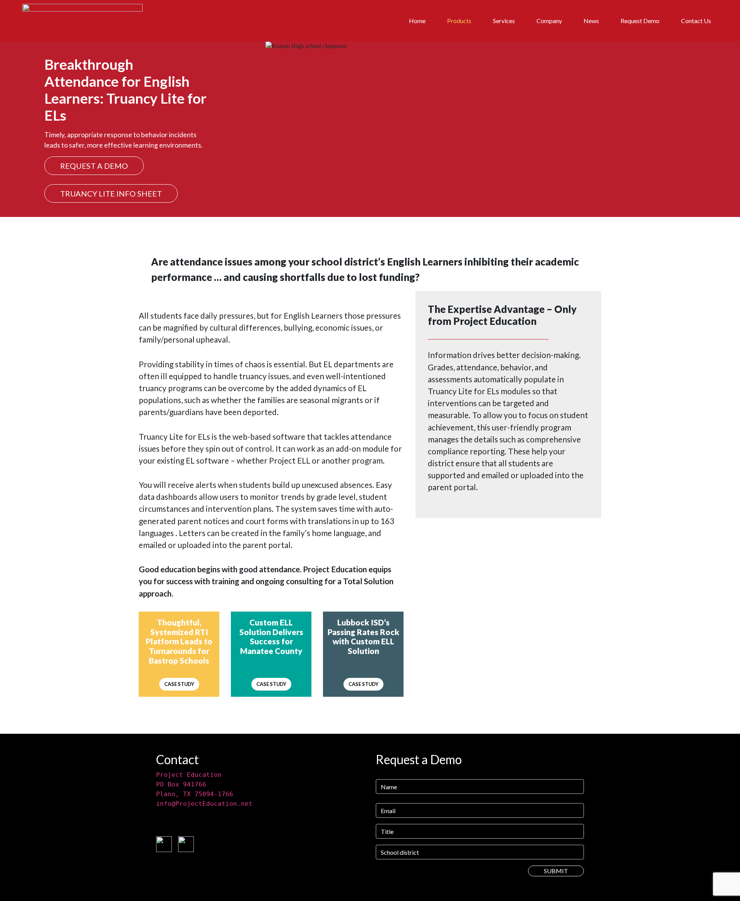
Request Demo (640, 20)
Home (417, 20)
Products (459, 20)
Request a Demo (94, 165)
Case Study (179, 684)
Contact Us (696, 20)
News (591, 20)
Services (504, 20)
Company (549, 20)
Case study (271, 684)
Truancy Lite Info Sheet (111, 193)
